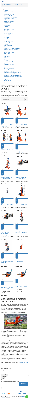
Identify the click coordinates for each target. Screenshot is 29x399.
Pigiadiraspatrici (7, 27)
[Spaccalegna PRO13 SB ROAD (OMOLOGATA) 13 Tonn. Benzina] (22, 163)
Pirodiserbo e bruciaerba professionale (12, 48)
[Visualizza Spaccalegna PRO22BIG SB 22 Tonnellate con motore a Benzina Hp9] (7, 253)
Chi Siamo (4, 376)
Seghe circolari (7, 54)
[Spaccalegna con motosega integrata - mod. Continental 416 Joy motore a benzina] (7, 273)
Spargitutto (6, 81)
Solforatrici (6, 60)
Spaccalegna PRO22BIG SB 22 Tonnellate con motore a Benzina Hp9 (7, 261)
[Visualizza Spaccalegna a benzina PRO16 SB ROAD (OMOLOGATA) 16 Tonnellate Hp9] (7, 224)
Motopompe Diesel (8, 42)
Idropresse (6, 26)
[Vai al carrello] (24, 1)
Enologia (5, 19)
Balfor (2, 123)
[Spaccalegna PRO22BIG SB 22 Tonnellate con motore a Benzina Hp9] (7, 246)
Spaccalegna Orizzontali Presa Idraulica (12, 75)
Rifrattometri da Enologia (9, 29)
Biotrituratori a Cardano (9, 18)
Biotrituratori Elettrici (8, 15)
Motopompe (6, 40)
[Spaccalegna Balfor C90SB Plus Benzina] (7, 111)
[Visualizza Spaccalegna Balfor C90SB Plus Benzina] (7, 118)
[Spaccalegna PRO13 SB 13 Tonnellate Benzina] (7, 137)
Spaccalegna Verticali (8, 61)
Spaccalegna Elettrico (8, 63)
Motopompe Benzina (8, 41)
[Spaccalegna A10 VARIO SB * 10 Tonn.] (22, 111)
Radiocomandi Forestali (9, 52)
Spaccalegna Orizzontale (9, 71)
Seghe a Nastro (7, 53)
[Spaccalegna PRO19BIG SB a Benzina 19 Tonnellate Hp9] (22, 217)
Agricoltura (6, 10)
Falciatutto (6, 32)
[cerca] (21, 1)
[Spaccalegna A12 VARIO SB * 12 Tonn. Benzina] (22, 137)
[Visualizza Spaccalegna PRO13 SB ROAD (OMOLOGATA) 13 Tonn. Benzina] (22, 170)
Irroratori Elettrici (7, 50)
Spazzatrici (6, 59)
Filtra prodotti (5, 99)
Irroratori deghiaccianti (8, 33)
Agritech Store (5, 374)
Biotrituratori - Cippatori (9, 14)
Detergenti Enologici (8, 23)
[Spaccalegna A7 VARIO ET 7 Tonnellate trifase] (22, 246)
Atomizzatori (6, 13)
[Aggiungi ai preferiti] (2, 121)
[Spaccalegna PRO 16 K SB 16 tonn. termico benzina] (7, 190)
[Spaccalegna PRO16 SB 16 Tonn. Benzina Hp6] (22, 190)
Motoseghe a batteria (8, 38)
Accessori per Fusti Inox (9, 21)
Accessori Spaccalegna (9, 69)
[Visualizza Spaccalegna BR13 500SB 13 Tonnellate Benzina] (7, 170)
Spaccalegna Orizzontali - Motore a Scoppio (13, 76)
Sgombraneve (7, 56)
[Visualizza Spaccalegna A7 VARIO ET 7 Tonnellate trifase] (22, 253)
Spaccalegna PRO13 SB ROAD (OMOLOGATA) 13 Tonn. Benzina (21, 178)
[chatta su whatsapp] (26, 396)
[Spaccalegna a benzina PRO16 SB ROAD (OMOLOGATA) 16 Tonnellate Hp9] (7, 217)
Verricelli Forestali (7, 80)
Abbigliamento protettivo (9, 11)
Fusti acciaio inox (7, 22)
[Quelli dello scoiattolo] (2, 1)
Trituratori (6, 79)
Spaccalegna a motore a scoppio (11, 65)
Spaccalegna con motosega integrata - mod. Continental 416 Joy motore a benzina (7, 289)
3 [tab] (15, 373)
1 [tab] (11, 373)
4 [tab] (17, 373)
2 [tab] (13, 373)
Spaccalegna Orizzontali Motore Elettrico (12, 72)
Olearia (5, 46)
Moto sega (6, 44)
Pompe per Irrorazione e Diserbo (11, 49)
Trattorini (5, 77)
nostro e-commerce (23, 362)
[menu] (27, 1)
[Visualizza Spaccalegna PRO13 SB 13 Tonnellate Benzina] (7, 143)
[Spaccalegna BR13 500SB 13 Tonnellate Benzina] (7, 163)
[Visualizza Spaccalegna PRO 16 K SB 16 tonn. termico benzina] (7, 198)
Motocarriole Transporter (9, 34)
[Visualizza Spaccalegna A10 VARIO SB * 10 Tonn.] (22, 118)
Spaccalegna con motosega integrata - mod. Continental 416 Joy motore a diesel (21, 286)
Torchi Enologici (7, 30)
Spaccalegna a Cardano (9, 64)
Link (16, 387)
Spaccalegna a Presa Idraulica (10, 67)
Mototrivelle (6, 37)
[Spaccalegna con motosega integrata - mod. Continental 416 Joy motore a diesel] (22, 273)
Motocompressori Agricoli (9, 36)
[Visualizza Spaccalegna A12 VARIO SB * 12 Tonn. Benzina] (22, 144)
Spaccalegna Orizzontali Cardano (11, 73)
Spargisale (6, 57)
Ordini (3, 378)
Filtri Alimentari (7, 25)
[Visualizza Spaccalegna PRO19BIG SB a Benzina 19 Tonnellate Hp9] (22, 224)
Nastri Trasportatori (8, 45)
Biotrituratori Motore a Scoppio (10, 17)
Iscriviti (23, 383)
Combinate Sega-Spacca (9, 68)
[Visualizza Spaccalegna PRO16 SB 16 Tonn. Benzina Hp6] (22, 198)
